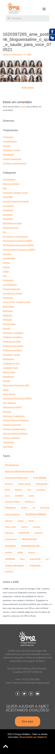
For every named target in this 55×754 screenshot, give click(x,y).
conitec (31, 496)
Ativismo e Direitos (11, 184)
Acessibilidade (9, 179)
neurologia (10, 545)
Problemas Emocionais (13, 346)
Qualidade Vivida (10, 368)
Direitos (24, 507)
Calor (29, 490)
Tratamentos (8, 442)
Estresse (9, 521)
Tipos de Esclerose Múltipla (15, 433)
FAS (4, 276)
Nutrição (6, 146)
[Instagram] (31, 693)
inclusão (36, 527)
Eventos (6, 263)
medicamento (11, 539)
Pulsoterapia (8, 359)
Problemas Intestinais (12, 350)
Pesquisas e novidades (13, 333)
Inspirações (8, 298)
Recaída (6, 381)
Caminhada (40, 490)
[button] (44, 9)
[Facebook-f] (17, 693)
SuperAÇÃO (35, 559)
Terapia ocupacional (12, 425)
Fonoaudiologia (10, 141)
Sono (22, 559)
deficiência (29, 501)
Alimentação (41, 484)
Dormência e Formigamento (15, 236)
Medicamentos (29, 539)
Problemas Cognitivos (12, 337)
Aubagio (18, 490)
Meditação (7, 315)
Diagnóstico (8, 219)
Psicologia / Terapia (11, 150)
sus (47, 559)
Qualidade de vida (30, 545)
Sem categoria (9, 403)
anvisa (7, 490)
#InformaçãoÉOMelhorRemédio (19, 471)
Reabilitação (8, 155)
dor (34, 507)
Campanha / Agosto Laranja (15, 193)
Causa (7, 496)
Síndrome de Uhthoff (12, 407)
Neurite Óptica (9, 324)
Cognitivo (19, 495)
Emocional (44, 507)
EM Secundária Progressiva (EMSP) (19, 250)
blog (5, 188)
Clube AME (8, 197)
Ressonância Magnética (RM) (16, 385)
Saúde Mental (9, 394)
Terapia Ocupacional (12, 159)
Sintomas (7, 412)
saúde (20, 552)
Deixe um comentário (12, 54)
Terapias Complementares (14, 163)
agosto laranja (24, 484)
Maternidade (8, 306)
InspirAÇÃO (24, 532)
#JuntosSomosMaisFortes (16, 477)
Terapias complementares (14, 429)
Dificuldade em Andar (12, 223)
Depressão (8, 215)
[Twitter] (24, 693)
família (31, 521)
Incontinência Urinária (12, 293)
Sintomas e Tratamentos (14, 416)
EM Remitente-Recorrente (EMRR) (18, 245)
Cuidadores (8, 210)
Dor (4, 232)
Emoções (7, 254)
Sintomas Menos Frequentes (16, 420)
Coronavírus (8, 206)
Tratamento (35, 565)
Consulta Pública (12, 501)
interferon (38, 533)
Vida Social (8, 447)
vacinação (9, 571)
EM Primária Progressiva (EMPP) (17, 241)
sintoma (31, 552)
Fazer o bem (10, 527)
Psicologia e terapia (11, 355)
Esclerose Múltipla (35, 514)
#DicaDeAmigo (12, 465)
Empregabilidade (12, 514)
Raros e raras (9, 372)
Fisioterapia (8, 137)
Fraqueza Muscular (11, 289)
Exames (6, 267)
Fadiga (6, 271)
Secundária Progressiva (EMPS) (17, 398)
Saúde (6, 390)
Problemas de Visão (12, 341)
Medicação (8, 311)
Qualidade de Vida (11, 363)
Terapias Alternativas (14, 565)
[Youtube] (37, 693)
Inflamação (9, 533)
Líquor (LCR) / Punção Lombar (16, 302)
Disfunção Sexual (10, 228)
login (24, 107)
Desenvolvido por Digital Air (33, 737)
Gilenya (24, 527)
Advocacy (9, 484)
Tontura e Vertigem (11, 438)
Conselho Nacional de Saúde (16, 201)
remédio (8, 552)
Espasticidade (9, 258)
